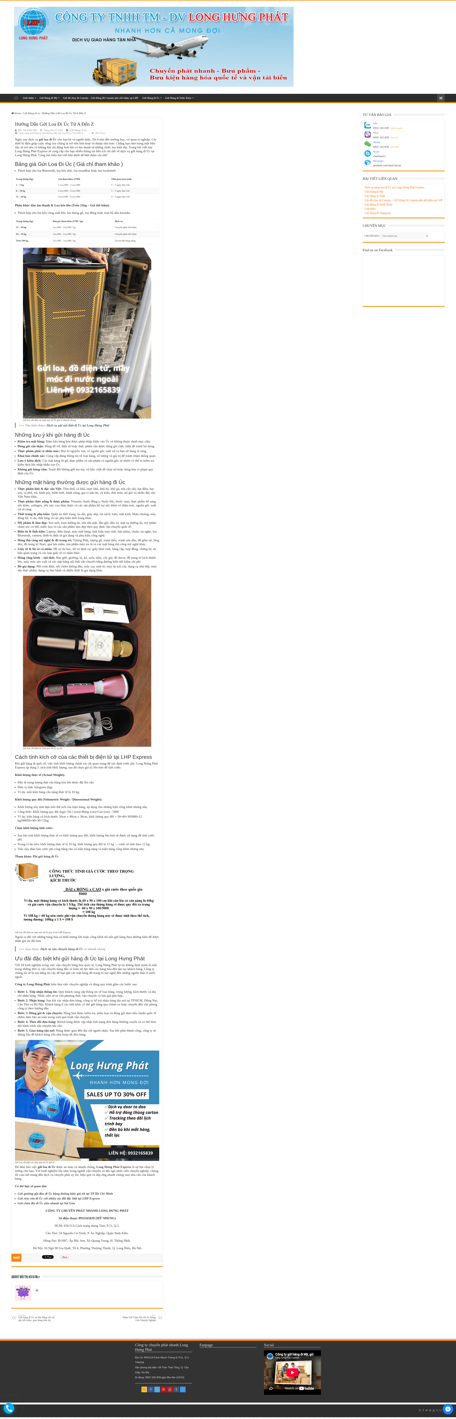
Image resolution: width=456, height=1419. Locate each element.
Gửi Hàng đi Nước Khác (178, 98)
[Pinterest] (163, 1389)
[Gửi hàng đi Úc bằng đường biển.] (154, 46)
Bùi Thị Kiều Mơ (27, 130)
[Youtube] (170, 1389)
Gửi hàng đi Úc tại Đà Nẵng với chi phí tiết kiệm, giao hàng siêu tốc (37, 1318)
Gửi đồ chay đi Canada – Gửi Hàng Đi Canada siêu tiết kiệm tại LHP (100, 98)
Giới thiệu (28, 98)
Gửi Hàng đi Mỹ (48, 98)
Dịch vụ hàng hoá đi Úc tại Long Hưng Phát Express (394, 187)
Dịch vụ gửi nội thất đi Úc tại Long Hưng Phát (78, 425)
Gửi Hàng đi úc (31, 113)
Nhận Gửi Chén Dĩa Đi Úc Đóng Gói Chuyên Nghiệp (139, 1318)
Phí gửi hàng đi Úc (46, 856)
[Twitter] (157, 1389)
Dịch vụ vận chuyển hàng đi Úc (62, 949)
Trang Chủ (16, 97)
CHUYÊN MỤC (372, 235)
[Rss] (144, 1389)
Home (17, 113)
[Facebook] (151, 1389)
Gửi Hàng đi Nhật (374, 195)
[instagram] (183, 1389)
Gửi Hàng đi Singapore (377, 213)
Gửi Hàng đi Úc (150, 98)
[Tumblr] (176, 1389)
